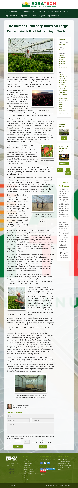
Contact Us (55, 16)
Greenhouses (26, 11)
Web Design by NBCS (12, 485)
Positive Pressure (61, 11)
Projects (42, 16)
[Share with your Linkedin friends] (45, 462)
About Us (15, 11)
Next (64, 138)
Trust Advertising (19, 407)
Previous (63, 163)
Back (59, 170)
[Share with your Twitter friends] (48, 462)
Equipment (38, 11)
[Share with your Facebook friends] (41, 462)
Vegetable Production (28, 16)
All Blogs (67, 171)
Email (59, 469)
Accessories (49, 11)
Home (7, 11)
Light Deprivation (12, 16)
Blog (48, 16)
